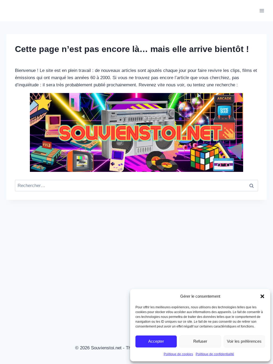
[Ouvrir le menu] (262, 10)
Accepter (156, 341)
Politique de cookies (178, 354)
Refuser (200, 341)
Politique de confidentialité (215, 354)
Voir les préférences (244, 341)
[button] (262, 296)
